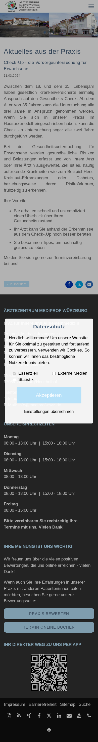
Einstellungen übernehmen (49, 411)
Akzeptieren (49, 395)
